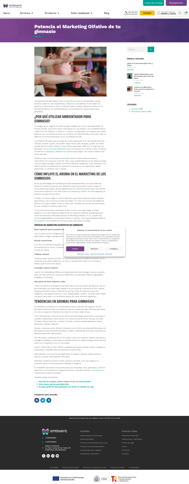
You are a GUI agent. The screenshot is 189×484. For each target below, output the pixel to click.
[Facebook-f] (43, 456)
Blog (106, 13)
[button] (36, 400)
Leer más (130, 70)
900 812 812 (132, 12)
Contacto (147, 13)
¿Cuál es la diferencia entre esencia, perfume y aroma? (144, 89)
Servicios (25, 13)
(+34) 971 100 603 (130, 14)
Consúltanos (97, 370)
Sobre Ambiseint (80, 13)
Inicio (6, 13)
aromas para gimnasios (57, 149)
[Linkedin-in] (48, 456)
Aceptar (75, 249)
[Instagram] (52, 456)
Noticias (134, 109)
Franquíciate (176, 3)
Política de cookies (83, 254)
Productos (50, 13)
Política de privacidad (97, 254)
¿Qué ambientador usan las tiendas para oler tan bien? (144, 76)
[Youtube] (57, 456)
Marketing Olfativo (79, 191)
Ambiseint (41, 221)
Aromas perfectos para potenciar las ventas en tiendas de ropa (66, 387)
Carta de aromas (154, 3)
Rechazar (94, 249)
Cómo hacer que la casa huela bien (54, 384)
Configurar (114, 249)
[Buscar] (151, 49)
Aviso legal (108, 254)
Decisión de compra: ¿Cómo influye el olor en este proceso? (65, 381)
